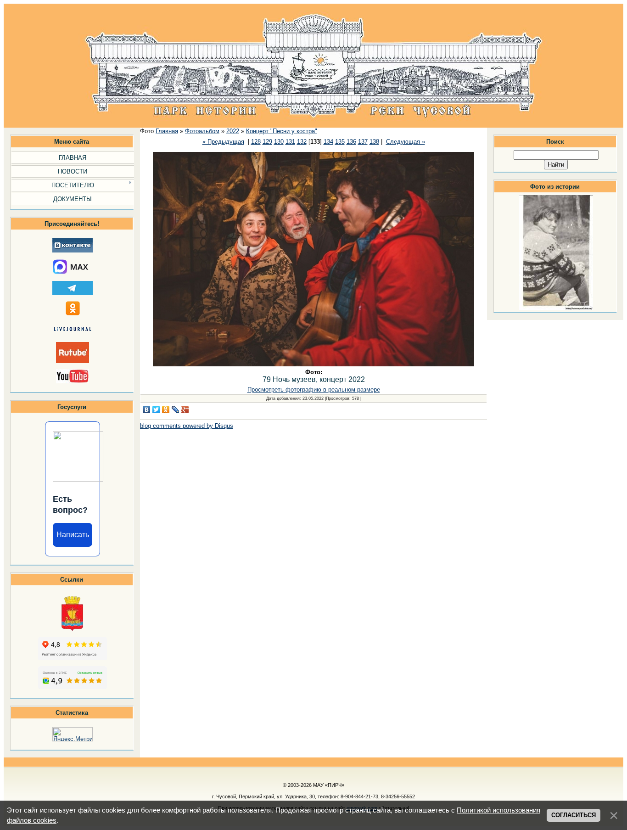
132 (302, 141)
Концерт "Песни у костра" (281, 131)
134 (328, 141)
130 (279, 141)
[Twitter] (156, 409)
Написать (72, 534)
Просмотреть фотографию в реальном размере (313, 389)
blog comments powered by (186, 425)
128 (256, 141)
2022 (232, 131)
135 (340, 141)
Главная (167, 131)
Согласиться (573, 815)
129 (267, 141)
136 (351, 141)
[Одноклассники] (166, 409)
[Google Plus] (185, 409)
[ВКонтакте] (146, 409)
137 (363, 141)
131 (290, 141)
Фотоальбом (202, 131)
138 (374, 141)
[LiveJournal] (175, 409)
